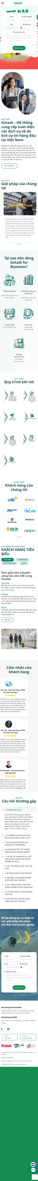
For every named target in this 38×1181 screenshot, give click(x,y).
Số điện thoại (26, 26)
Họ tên (11, 16)
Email (11, 24)
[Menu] (2, 3)
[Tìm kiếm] (36, 3)
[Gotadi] (19, 3)
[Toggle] (3, 810)
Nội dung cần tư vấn (19, 32)
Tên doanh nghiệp (26, 16)
